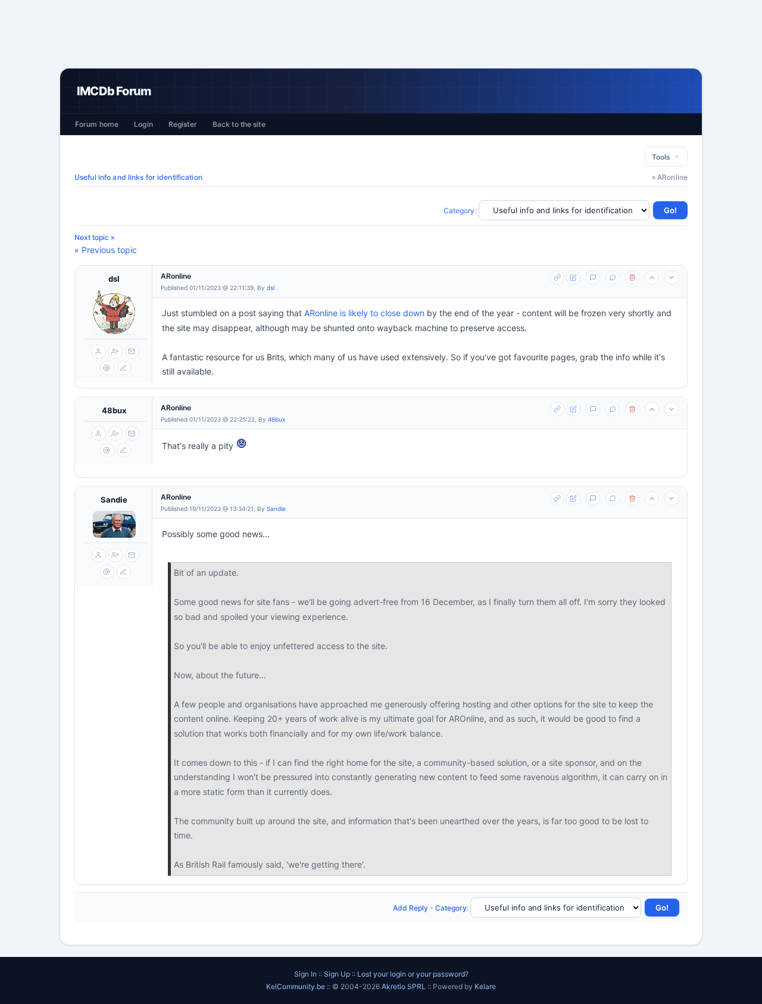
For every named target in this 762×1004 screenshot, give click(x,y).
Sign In (305, 973)
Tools (663, 156)
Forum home (96, 124)
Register (182, 124)
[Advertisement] (381, 34)
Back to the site (239, 124)
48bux (114, 410)
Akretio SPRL (404, 986)
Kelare (485, 986)
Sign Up (337, 973)
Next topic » (94, 237)
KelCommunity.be (296, 986)
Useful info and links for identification (138, 177)
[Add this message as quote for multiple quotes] (612, 277)
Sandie (114, 499)
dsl (114, 278)
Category (459, 210)
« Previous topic (105, 250)
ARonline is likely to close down (364, 313)
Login (143, 124)
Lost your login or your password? (413, 973)
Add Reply (410, 907)
